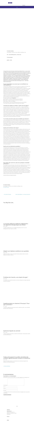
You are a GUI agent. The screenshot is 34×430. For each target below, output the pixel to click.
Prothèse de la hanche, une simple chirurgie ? (15, 277)
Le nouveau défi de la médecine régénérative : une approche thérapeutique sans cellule (15, 224)
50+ (7, 54)
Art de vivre (19, 54)
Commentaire (5, 385)
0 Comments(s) (9, 57)
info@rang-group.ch (10, 421)
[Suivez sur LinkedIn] (11, 2)
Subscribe (23, 5)
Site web (4, 390)
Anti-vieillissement (12, 54)
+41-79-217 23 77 (9, 417)
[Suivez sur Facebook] (8, 2)
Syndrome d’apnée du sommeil (11, 331)
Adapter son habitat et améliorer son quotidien (16, 251)
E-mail (4, 388)
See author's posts (6, 187)
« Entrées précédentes (6, 366)
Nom (4, 386)
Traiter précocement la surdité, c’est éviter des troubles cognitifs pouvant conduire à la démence (16, 357)
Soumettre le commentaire (7, 394)
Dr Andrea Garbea (10, 50)
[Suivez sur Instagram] (10, 2)
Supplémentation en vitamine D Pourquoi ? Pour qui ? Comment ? (16, 304)
